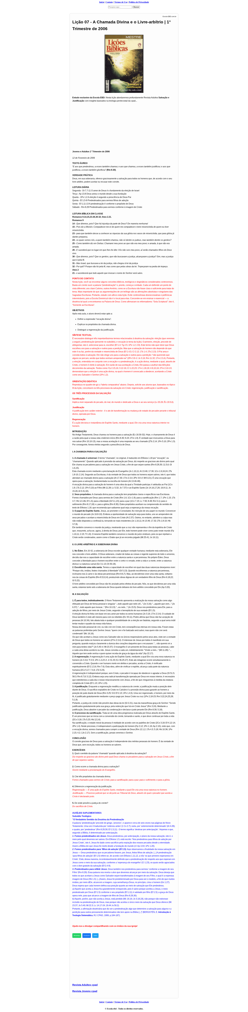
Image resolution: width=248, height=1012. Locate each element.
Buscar (136, 7)
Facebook (87, 935)
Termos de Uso (120, 2)
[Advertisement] (124, 123)
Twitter (95, 935)
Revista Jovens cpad (84, 991)
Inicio (101, 2)
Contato (109, 2)
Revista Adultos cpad (85, 984)
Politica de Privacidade (139, 2)
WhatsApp (77, 935)
